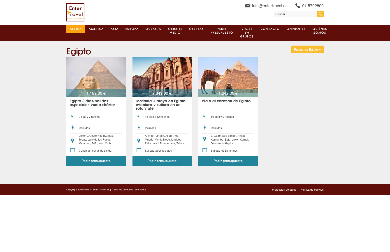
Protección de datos (284, 189)
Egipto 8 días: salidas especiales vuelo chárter (92, 103)
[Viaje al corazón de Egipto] (228, 76)
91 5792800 (313, 5)
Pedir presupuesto (222, 31)
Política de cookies (312, 189)
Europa (132, 29)
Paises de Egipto (306, 49)
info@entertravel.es (270, 5)
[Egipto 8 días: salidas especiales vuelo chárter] (96, 76)
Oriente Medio (175, 31)
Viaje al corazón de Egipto (226, 101)
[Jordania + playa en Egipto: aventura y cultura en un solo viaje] (162, 76)
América (96, 29)
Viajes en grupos (247, 32)
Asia (115, 29)
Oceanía (153, 29)
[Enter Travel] (75, 12)
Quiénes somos (320, 31)
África (76, 29)
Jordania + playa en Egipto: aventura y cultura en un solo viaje (161, 105)
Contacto (270, 29)
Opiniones (296, 29)
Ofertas (196, 29)
